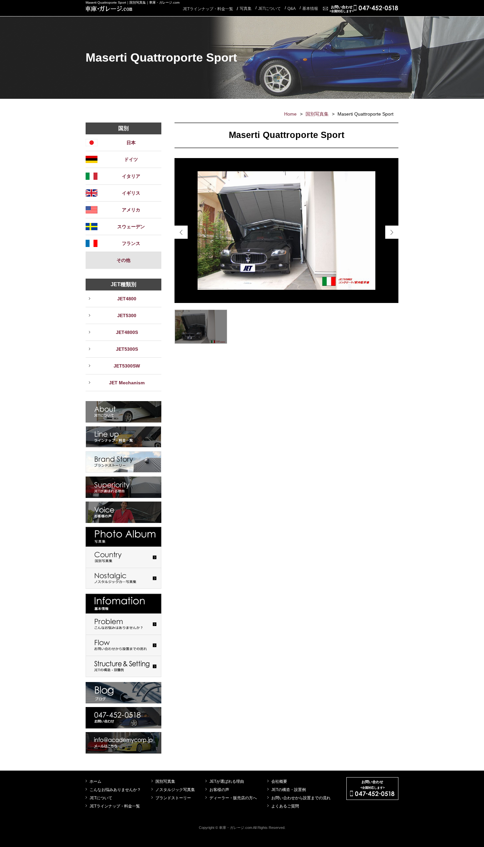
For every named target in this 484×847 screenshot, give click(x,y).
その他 (123, 260)
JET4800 (126, 298)
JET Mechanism (127, 382)
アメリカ (131, 209)
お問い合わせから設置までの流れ (301, 798)
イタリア (131, 176)
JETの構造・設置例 (288, 789)
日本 (131, 142)
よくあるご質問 (285, 806)
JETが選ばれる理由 (226, 781)
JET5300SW (127, 366)
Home (290, 114)
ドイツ (131, 159)
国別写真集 (317, 114)
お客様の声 (219, 789)
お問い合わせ (342, 9)
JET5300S (127, 349)
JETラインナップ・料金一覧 (208, 9)
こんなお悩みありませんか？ (115, 789)
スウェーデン (131, 226)
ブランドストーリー (173, 798)
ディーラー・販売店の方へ (233, 798)
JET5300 (126, 315)
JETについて (101, 798)
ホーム (95, 781)
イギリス (131, 193)
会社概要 (279, 781)
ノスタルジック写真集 (175, 789)
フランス (131, 243)
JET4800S (127, 332)
